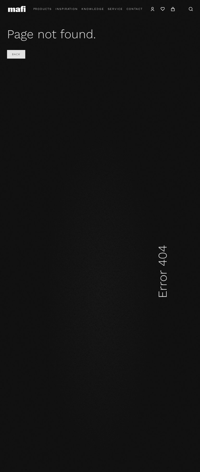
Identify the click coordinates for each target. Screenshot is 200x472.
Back (16, 54)
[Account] (153, 9)
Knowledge (93, 9)
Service (115, 9)
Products (42, 9)
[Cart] (173, 9)
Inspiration (66, 9)
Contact (135, 9)
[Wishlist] (163, 9)
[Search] (191, 9)
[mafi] (17, 9)
